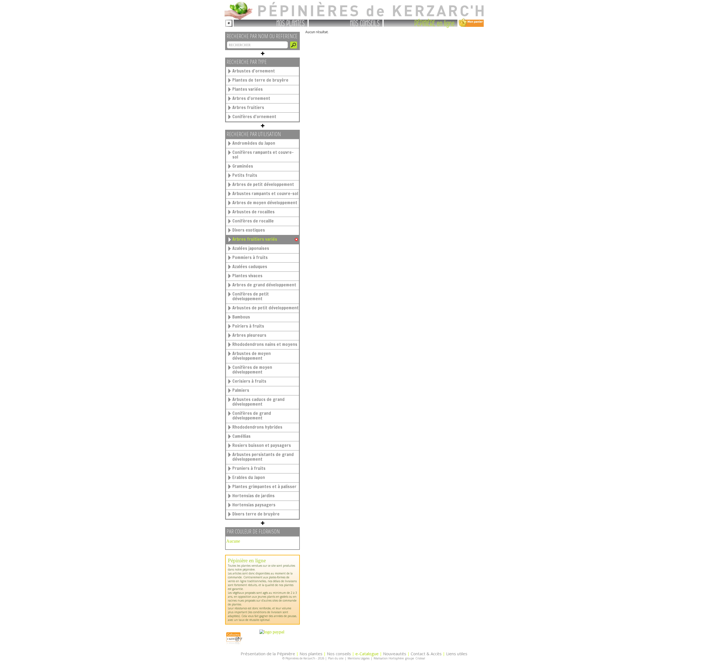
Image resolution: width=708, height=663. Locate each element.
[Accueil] (229, 22)
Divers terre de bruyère (256, 514)
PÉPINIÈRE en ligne (435, 23)
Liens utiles (456, 653)
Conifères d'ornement (254, 116)
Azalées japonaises (250, 248)
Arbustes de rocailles (253, 212)
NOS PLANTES (291, 23)
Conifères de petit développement (250, 296)
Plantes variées (247, 89)
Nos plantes (311, 653)
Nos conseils (339, 653)
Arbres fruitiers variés (254, 239)
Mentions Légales (358, 658)
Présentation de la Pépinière (268, 653)
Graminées (242, 166)
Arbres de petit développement (263, 184)
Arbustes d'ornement (253, 71)
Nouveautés (394, 653)
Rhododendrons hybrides (257, 427)
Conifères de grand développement (251, 415)
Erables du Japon (248, 477)
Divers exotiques (248, 230)
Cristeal (420, 658)
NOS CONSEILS (365, 23)
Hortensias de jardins (253, 496)
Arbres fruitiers (248, 107)
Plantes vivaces (247, 276)
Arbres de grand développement (264, 285)
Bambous (241, 317)
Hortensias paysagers (253, 505)
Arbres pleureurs (249, 335)
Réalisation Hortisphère (389, 658)
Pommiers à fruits (250, 257)
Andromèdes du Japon (253, 143)
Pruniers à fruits (249, 468)
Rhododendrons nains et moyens (264, 344)
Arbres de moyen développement (264, 203)
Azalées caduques (249, 266)
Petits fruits (244, 175)
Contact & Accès (426, 653)
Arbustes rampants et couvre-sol (265, 193)
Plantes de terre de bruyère (260, 80)
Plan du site (335, 658)
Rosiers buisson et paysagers (261, 445)
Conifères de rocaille (253, 221)
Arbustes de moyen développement (251, 355)
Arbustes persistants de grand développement (263, 456)
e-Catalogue (367, 653)
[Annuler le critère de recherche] (296, 239)
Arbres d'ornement (251, 98)
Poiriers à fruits (248, 326)
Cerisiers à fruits (249, 381)
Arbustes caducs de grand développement (258, 401)
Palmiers (240, 390)
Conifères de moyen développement (252, 369)
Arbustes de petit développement (265, 308)
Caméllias (241, 436)
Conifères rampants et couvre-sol (263, 154)
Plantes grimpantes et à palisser (264, 486)
